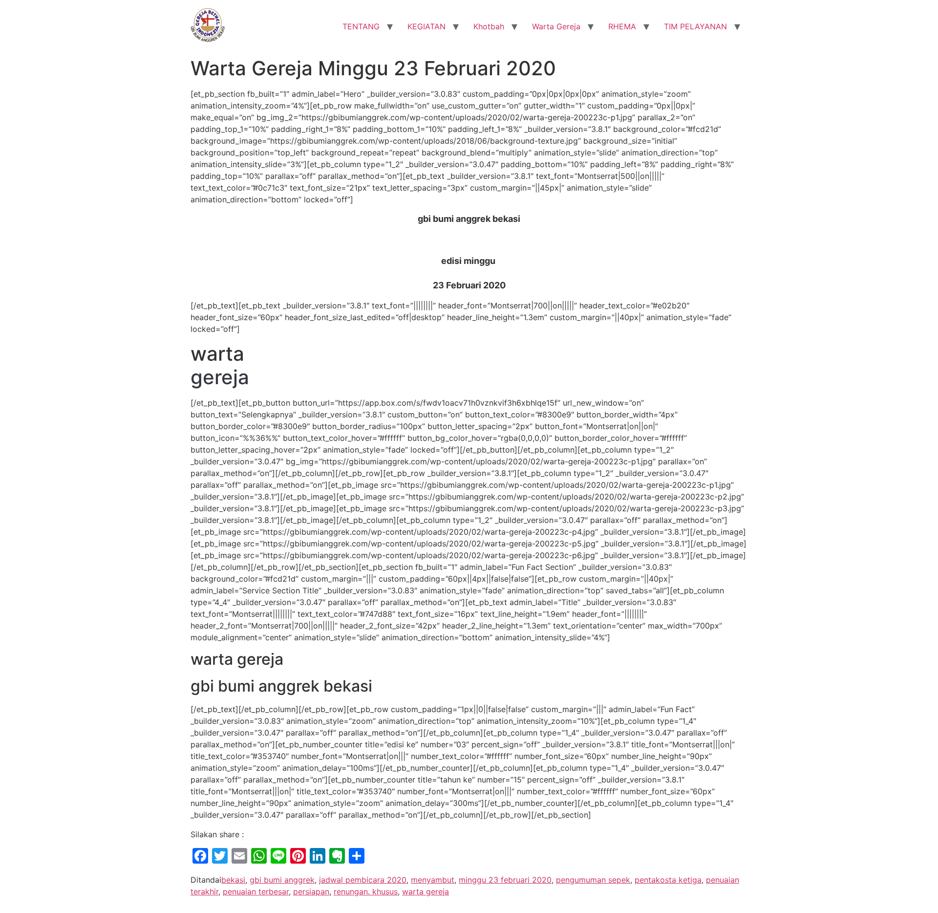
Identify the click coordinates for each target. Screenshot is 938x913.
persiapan (311, 891)
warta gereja (425, 891)
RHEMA (622, 26)
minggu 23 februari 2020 (505, 880)
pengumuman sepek (593, 880)
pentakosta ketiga (668, 880)
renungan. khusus (366, 891)
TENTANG (361, 26)
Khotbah (488, 26)
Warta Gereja (556, 26)
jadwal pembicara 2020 (362, 880)
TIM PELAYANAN (695, 26)
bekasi (233, 880)
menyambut (432, 880)
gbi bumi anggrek (282, 880)
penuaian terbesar (256, 891)
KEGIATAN (426, 26)
